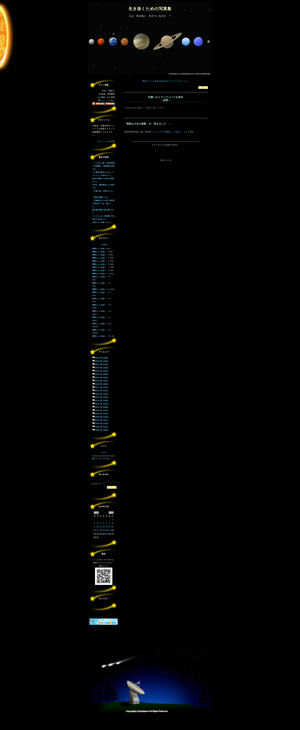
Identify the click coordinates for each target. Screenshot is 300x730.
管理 (191, 132)
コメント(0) (157, 132)
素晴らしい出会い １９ (176, 132)
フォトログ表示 (108, 101)
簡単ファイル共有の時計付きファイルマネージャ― (165, 81)
